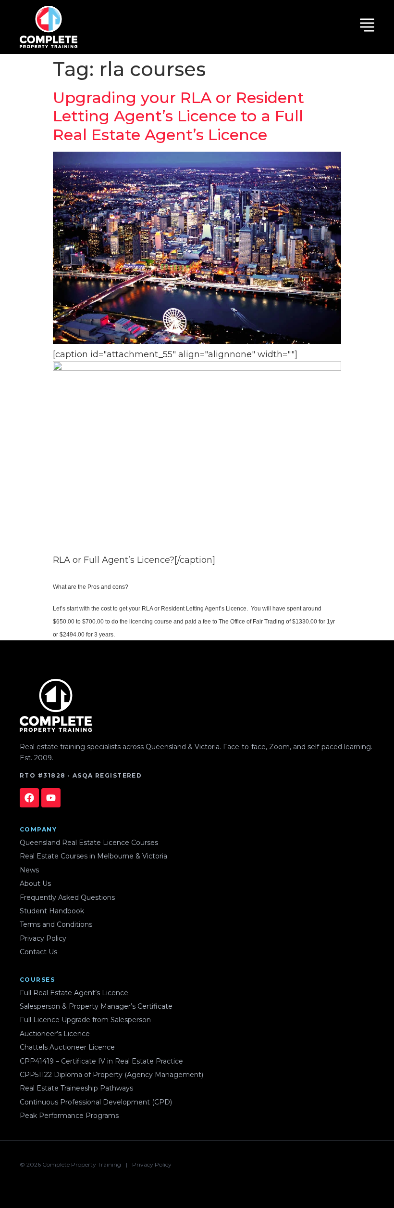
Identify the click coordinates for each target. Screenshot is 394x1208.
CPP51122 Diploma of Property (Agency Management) (111, 1074)
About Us (35, 883)
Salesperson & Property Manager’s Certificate (96, 1006)
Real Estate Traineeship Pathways (76, 1088)
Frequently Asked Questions (67, 897)
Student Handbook (52, 911)
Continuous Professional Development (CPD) (96, 1102)
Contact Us (38, 952)
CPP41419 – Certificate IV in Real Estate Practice (101, 1061)
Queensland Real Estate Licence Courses (89, 842)
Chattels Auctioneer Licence (67, 1047)
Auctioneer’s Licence (55, 1033)
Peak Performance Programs (69, 1115)
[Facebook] (29, 797)
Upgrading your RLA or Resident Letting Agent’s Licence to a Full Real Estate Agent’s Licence (178, 116)
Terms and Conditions (56, 924)
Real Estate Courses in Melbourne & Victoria (93, 856)
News (29, 870)
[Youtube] (51, 797)
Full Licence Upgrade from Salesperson (85, 1019)
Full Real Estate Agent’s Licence (74, 992)
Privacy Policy (43, 938)
